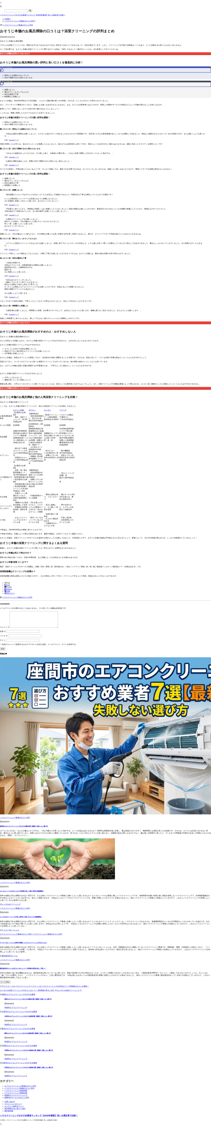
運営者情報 (8, 1111)
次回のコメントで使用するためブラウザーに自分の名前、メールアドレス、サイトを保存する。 (39, 644)
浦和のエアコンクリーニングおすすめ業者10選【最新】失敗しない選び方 (28, 999)
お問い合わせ (9, 1102)
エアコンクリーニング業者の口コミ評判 (20, 1086)
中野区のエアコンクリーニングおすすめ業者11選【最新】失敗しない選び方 (28, 1050)
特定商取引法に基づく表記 (14, 1108)
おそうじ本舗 (18, 410)
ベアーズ (62, 410)
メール (3, 636)
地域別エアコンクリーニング (15, 1095)
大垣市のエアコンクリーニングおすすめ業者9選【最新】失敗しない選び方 (28, 1016)
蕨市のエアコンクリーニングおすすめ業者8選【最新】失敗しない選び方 (27, 1033)
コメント (4, 627)
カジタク (47, 410)
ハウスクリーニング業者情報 (15, 1091)
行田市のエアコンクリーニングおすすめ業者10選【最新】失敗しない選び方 (28, 1067)
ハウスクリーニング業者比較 (15, 1093)
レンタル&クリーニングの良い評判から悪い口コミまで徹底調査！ (21, 917)
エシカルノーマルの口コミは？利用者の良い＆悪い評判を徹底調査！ (22, 891)
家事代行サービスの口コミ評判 (16, 1098)
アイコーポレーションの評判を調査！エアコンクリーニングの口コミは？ (23, 942)
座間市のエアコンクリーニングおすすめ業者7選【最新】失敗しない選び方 (24, 826)
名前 (3, 631)
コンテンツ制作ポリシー (14, 1106)
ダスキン (32, 410)
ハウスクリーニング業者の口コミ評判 (17, 597)
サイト (2, 640)
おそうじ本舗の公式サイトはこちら (14, 53)
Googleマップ (14, 140)
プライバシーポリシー (13, 1104)
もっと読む (5, 982)
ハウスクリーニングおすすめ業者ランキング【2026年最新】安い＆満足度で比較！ (32, 15)
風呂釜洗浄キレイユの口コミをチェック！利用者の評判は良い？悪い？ (23, 968)
